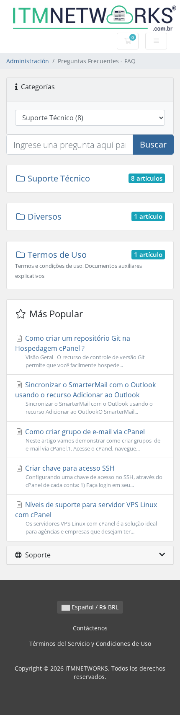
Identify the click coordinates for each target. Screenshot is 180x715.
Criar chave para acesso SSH (92, 476)
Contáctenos (90, 628)
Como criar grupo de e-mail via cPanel (91, 439)
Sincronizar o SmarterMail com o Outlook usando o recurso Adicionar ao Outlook (85, 397)
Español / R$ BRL (94, 607)
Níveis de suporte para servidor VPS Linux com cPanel (86, 517)
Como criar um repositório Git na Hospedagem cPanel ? (80, 351)
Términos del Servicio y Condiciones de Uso (90, 644)
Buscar (153, 144)
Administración (27, 61)
